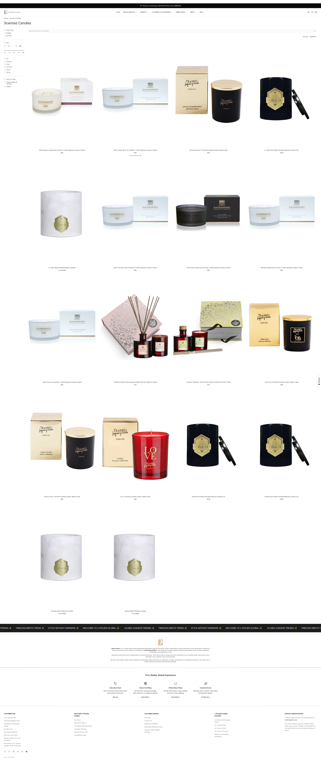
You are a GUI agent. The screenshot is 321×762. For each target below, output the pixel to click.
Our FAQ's (147, 717)
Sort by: (309, 36)
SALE (118, 12)
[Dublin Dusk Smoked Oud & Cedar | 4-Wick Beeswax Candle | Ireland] (208, 212)
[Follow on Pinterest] (22, 751)
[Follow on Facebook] (5, 751)
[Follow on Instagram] (13, 751)
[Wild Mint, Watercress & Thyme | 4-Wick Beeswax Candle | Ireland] (281, 212)
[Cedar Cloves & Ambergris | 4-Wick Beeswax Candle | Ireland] (62, 327)
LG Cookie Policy (220, 725)
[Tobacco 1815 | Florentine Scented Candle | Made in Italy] (62, 441)
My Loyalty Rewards (10, 732)
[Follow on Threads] (18, 751)
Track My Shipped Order (12, 721)
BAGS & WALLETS (129, 12)
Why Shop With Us (80, 723)
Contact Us (148, 721)
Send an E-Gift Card (10, 735)
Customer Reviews (80, 729)
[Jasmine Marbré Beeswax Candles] (135, 556)
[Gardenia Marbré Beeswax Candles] (62, 556)
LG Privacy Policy (220, 728)
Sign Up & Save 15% (80, 732)
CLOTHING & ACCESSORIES (161, 12)
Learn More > (145, 697)
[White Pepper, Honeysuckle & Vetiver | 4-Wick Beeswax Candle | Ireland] (62, 95)
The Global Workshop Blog (83, 726)
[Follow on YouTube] (26, 751)
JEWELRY (143, 12)
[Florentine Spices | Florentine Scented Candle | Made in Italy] (208, 95)
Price (7, 42)
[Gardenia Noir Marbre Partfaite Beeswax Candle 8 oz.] (281, 441)
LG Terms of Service (221, 731)
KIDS (201, 12)
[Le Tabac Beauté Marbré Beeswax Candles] (62, 212)
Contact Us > (205, 697)
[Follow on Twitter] (9, 751)
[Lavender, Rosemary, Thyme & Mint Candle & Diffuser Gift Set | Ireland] (208, 327)
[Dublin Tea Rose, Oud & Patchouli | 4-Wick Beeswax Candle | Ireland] (135, 212)
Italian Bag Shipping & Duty (153, 727)
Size (7, 58)
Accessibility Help (80, 735)
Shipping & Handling (151, 724)
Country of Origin (11, 79)
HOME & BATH (180, 12)
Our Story (77, 720)
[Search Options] (315, 31)
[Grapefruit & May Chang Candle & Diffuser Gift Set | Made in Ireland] (135, 327)
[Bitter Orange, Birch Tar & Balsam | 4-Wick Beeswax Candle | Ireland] (135, 95)
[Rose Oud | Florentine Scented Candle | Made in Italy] (281, 327)
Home (6, 18)
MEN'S (192, 12)
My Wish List (8, 729)
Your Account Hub (10, 717)
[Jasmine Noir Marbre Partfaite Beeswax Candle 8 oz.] (208, 441)
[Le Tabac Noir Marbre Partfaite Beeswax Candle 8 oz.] (281, 95)
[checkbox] (14, 33)
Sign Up (115, 697)
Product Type (9, 30)
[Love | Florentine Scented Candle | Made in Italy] (135, 441)
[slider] (5, 50)
